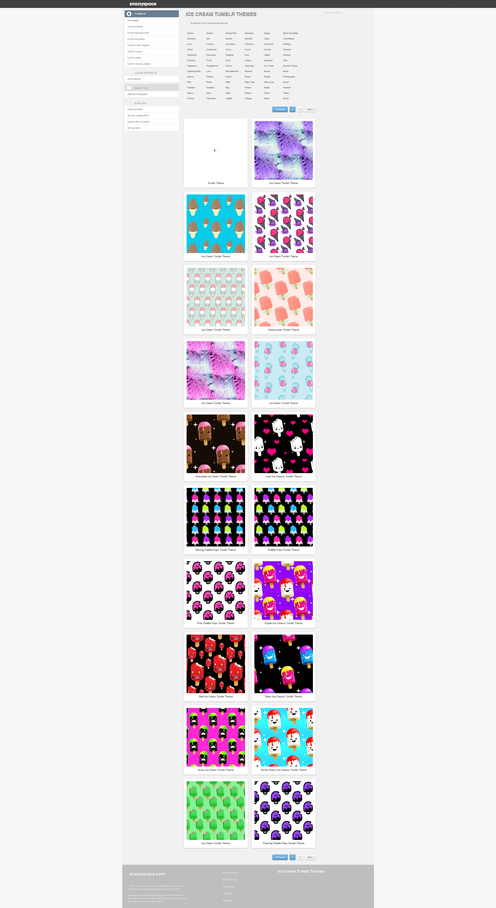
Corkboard (211, 49)
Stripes (248, 93)
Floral (209, 60)
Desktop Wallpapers (137, 94)
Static (228, 93)
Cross (228, 49)
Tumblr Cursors (134, 51)
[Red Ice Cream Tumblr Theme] (215, 664)
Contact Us (228, 886)
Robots (248, 87)
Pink (189, 82)
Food (228, 60)
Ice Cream (269, 66)
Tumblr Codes (134, 57)
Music (286, 71)
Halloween (192, 66)
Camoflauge (288, 38)
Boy (208, 38)
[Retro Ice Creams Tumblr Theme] (283, 664)
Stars (208, 93)
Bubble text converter (138, 121)
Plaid (228, 82)
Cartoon (210, 44)
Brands (229, 38)
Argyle (267, 33)
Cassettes (230, 44)
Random (210, 87)
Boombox (191, 38)
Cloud (190, 49)
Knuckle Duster (290, 66)
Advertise (228, 900)
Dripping (229, 55)
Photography (289, 76)
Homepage (133, 20)
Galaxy (248, 60)
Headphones (212, 66)
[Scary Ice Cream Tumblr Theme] (215, 737)
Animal (209, 33)
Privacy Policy (230, 872)
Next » (310, 109)
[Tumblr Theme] (215, 150)
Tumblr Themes (135, 26)
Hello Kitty (249, 66)
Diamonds (192, 55)
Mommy (248, 71)
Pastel (228, 76)
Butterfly (248, 38)
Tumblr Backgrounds (138, 32)
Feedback (228, 893)
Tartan (267, 93)
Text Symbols (133, 128)
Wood (285, 98)
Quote (286, 82)
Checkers (249, 44)
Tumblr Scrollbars (136, 39)
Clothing (287, 44)
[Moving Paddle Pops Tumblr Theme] (215, 517)
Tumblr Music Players (138, 45)
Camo (267, 38)
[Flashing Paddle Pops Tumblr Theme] (283, 810)
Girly (285, 60)
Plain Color (250, 82)
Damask (287, 49)
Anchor (190, 33)
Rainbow (191, 87)
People (267, 76)
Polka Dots (269, 82)
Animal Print (231, 33)
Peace (248, 76)
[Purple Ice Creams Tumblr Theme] (283, 590)
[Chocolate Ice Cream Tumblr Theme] (215, 444)
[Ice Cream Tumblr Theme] (283, 150)
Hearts (229, 66)
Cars (189, 44)
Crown (248, 49)
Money (267, 71)
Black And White (290, 33)
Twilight (229, 98)
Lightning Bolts (194, 71)
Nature (190, 76)
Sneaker (287, 87)
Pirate (209, 82)
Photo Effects (134, 79)
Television (211, 98)
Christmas (269, 44)
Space (190, 93)
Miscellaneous (232, 71)
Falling (267, 55)
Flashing (191, 60)
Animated (249, 33)
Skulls (267, 87)
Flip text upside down (138, 115)
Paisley (209, 76)
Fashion (287, 55)
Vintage (248, 98)
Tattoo (286, 93)
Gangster (268, 60)
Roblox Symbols (135, 109)
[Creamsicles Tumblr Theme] (283, 297)
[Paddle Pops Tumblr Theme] (283, 517)
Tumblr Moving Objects (139, 63)
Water (267, 98)
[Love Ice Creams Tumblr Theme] (283, 444)
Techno (190, 98)
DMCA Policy (230, 879)
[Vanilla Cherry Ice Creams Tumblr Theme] (283, 737)
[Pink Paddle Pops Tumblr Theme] (215, 590)
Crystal (267, 49)
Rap (227, 87)
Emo (247, 55)
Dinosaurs (211, 55)
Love (208, 71)
